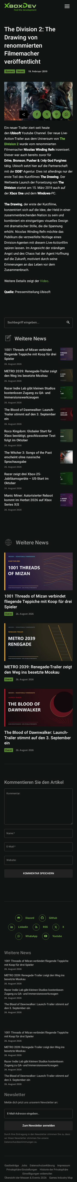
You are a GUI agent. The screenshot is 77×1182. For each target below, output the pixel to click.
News (20, 71)
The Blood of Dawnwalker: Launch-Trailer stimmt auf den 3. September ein (30, 414)
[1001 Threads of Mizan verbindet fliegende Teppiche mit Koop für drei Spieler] (66, 354)
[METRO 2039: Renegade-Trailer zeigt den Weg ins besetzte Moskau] (66, 375)
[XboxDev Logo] (20, 7)
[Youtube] (45, 936)
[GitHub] (42, 918)
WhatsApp (31, 936)
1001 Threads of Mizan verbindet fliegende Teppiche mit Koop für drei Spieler (30, 354)
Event (8, 613)
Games (10, 71)
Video (44, 281)
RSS (45, 927)
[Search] (68, 323)
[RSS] (36, 927)
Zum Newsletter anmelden (38, 1125)
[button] (21, 1170)
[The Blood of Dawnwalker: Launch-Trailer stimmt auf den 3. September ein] (66, 414)
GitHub (53, 918)
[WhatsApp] (66, 114)
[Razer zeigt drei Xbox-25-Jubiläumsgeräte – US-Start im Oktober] (66, 478)
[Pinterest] (56, 114)
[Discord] (18, 918)
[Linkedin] (11, 927)
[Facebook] (37, 114)
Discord (29, 918)
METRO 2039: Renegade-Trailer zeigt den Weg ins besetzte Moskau (30, 373)
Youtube (57, 936)
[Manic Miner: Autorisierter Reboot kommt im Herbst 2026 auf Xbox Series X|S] (66, 499)
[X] (46, 114)
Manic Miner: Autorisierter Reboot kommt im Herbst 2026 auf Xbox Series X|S (28, 500)
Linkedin (23, 927)
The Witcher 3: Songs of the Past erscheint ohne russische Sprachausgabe (28, 457)
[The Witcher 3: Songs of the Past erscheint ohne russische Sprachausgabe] (66, 457)
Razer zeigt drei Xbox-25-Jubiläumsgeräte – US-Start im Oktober (26, 478)
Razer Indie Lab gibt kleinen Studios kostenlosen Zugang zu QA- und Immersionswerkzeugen (29, 393)
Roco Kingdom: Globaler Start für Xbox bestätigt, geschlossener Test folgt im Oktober (29, 436)
